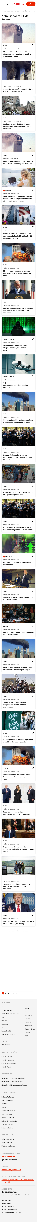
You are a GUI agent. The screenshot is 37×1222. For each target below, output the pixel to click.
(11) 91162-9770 (11, 1160)
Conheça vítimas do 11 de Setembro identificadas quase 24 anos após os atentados (17, 126)
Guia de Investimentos (9, 1063)
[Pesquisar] (6, 4)
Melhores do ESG (7, 1142)
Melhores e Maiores (8, 1139)
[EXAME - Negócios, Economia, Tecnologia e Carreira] (18, 4)
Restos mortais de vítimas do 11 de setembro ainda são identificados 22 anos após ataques (17, 236)
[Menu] (3, 4)
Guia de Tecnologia (8, 1060)
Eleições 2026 (26, 11)
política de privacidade (9, 1209)
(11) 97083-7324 (11, 1192)
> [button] (16, 993)
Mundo (27, 1008)
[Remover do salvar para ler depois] (33, 45)
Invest (3, 1038)
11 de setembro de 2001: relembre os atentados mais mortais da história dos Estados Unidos (17, 54)
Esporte (27, 1019)
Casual (27, 1012)
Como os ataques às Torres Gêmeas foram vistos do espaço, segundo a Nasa (17, 777)
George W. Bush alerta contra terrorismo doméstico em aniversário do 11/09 (18, 457)
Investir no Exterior (8, 1118)
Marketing (28, 1015)
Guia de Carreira (7, 1067)
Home (3, 1007)
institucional (6, 1200)
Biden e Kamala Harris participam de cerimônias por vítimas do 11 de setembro (18, 310)
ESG (3, 1027)
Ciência (27, 1032)
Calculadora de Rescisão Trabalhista (13, 1078)
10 (13, 993)
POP (26, 1036)
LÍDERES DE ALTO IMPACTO (10, 1014)
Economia (5, 1024)
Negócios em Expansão (9, 1146)
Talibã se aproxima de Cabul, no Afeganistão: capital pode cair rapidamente (15, 704)
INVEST (4, 11)
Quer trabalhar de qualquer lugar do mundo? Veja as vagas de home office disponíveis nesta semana (18, 198)
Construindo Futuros (8, 1111)
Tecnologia (28, 1026)
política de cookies (8, 1206)
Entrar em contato (8, 1157)
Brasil (3, 1017)
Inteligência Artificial (8, 1034)
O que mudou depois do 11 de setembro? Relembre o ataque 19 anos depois (18, 849)
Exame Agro (29, 1022)
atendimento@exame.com (11, 1170)
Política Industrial (7, 1128)
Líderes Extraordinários (9, 1121)
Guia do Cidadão (7, 1057)
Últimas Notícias (7, 1010)
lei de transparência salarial (11, 1212)
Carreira (4, 1021)
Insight (17, 11)
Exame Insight (6, 1031)
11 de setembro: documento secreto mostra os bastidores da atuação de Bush (17, 273)
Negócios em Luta (7, 1124)
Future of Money (30, 1029)
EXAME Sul (5, 1104)
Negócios (10, 11)
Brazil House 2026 (7, 1100)
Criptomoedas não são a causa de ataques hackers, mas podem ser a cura (17, 348)
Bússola (4, 1107)
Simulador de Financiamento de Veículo (14, 1085)
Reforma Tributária (8, 1097)
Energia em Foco (7, 1114)
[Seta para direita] (32, 11)
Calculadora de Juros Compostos (12, 1082)
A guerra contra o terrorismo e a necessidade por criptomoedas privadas (16, 385)
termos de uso (6, 1203)
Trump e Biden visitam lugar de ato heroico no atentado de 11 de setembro (17, 886)
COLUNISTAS (6, 1045)
